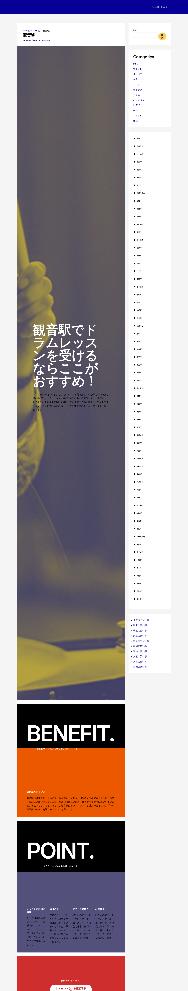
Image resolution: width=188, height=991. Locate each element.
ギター (136, 79)
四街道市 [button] (140, 466)
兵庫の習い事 (140, 661)
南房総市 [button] (140, 435)
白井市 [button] (139, 271)
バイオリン (139, 100)
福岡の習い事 (140, 666)
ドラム (136, 94)
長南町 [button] (139, 576)
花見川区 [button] (140, 326)
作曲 (135, 120)
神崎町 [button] (139, 513)
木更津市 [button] (140, 240)
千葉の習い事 (140, 630)
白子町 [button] (139, 568)
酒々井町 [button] (140, 505)
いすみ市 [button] (140, 154)
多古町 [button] (139, 521)
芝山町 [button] (139, 544)
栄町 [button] (138, 498)
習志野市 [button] (140, 388)
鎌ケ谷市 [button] (140, 224)
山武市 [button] (139, 263)
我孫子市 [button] (140, 146)
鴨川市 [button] (139, 232)
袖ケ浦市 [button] (140, 287)
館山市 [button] (139, 295)
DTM (136, 63)
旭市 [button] (138, 138)
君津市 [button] (139, 248)
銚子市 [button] (139, 357)
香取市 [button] (139, 217)
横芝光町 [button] (140, 552)
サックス (137, 89)
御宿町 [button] (139, 490)
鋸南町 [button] (139, 474)
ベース (136, 110)
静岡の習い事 (140, 646)
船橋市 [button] (139, 419)
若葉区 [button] (139, 349)
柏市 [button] (138, 201)
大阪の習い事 (140, 656)
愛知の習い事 (140, 651)
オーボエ (137, 74)
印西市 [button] (139, 177)
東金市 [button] (139, 365)
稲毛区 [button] (139, 310)
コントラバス (140, 84)
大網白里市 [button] (141, 193)
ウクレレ (137, 69)
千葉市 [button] (139, 302)
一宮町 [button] (139, 560)
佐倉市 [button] (139, 256)
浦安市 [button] (139, 185)
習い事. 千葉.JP (160, 7)
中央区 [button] (139, 318)
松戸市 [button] (139, 427)
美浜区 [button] (139, 341)
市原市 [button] (139, 170)
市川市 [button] (139, 162)
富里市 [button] (139, 373)
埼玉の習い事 (140, 625)
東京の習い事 (140, 635)
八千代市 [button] (140, 458)
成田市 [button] (139, 396)
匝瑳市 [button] (139, 279)
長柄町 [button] (139, 583)
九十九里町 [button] (141, 537)
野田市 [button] (139, 404)
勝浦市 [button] (139, 209)
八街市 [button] (139, 451)
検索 (135, 30)
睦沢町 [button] (139, 591)
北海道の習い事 (141, 620)
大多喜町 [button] (140, 482)
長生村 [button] (139, 599)
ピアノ (136, 105)
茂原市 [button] (139, 443)
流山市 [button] (139, 380)
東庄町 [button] (139, 529)
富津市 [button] (139, 412)
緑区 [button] (138, 334)
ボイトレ (137, 115)
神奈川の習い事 (141, 641)
